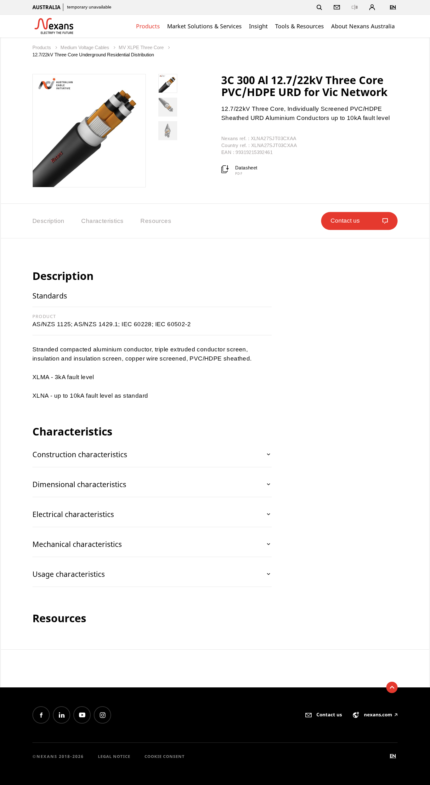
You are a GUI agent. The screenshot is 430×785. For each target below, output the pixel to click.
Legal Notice (114, 756)
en (393, 7)
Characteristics (102, 221)
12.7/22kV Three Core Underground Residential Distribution (93, 54)
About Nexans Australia (363, 26)
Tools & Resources (299, 26)
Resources (155, 221)
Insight (258, 26)
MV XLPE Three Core (142, 47)
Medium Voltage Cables (85, 47)
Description (48, 221)
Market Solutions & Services (204, 26)
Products (148, 26)
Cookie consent (164, 756)
